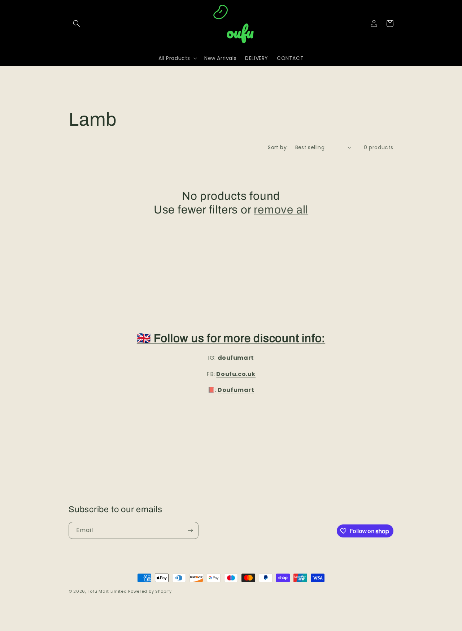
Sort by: (278, 147)
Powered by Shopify (150, 591)
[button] (76, 23)
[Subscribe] (190, 530)
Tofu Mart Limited (107, 591)
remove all (281, 210)
